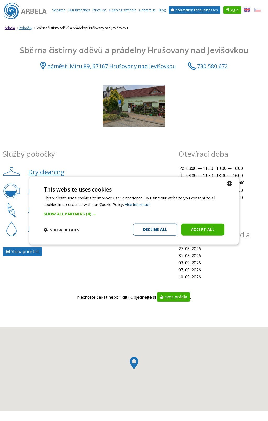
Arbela (10, 27)
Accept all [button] (202, 229)
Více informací (137, 204)
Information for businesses (196, 10)
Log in (234, 10)
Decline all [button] (155, 229)
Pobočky (25, 27)
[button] (134, 213)
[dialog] (134, 210)
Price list (99, 10)
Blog (162, 10)
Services (58, 10)
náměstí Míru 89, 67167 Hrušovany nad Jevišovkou (111, 66)
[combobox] (229, 183)
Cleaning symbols (122, 10)
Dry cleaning (46, 171)
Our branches (79, 10)
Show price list (24, 252)
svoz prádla (175, 297)
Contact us (147, 10)
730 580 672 (212, 66)
